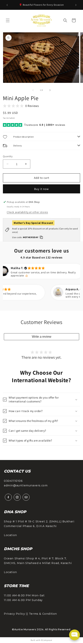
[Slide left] (33, 90)
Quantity (8, 156)
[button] (7, 20)
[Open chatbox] (74, 635)
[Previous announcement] (7, 5)
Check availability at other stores (27, 212)
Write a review (41, 336)
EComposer (46, 640)
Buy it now (41, 189)
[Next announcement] (76, 5)
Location (10, 535)
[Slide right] (50, 90)
